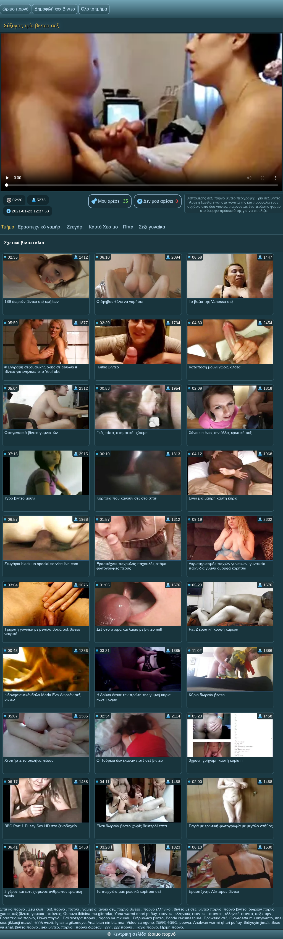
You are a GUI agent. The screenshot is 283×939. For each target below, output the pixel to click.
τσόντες (54, 913)
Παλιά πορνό (49, 918)
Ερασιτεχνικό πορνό (17, 918)
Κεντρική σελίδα (130, 934)
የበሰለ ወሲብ (44, 922)
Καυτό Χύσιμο (103, 227)
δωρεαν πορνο (262, 909)
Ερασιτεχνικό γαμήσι (40, 227)
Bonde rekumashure (183, 918)
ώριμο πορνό (15, 9)
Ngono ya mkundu (114, 918)
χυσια (5, 913)
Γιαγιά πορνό (146, 927)
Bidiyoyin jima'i (256, 922)
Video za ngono (140, 922)
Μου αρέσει (108, 201)
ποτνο (74, 909)
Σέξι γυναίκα (152, 227)
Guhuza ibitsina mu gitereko (87, 913)
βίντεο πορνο (27, 927)
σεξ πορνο (56, 909)
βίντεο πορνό (209, 909)
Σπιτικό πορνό (13, 909)
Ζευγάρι (75, 227)
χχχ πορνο (123, 927)
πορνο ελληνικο (157, 909)
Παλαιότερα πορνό (79, 918)
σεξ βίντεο (20, 913)
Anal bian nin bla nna (106, 922)
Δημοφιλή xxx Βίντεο (55, 9)
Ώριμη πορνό (171, 927)
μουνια (185, 922)
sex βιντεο (50, 927)
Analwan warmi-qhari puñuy (217, 922)
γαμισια (38, 913)
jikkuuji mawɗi (20, 922)
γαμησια (89, 909)
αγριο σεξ (107, 909)
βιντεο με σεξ (185, 909)
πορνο (67, 927)
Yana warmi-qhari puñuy (135, 913)
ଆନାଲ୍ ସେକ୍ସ (166, 922)
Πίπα (128, 227)
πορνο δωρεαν (89, 927)
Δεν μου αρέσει (158, 201)
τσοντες (165, 913)
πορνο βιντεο (235, 909)
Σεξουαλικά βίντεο (148, 918)
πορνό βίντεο (129, 909)
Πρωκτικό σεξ (215, 918)
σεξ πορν (263, 913)
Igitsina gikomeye (70, 922)
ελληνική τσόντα (239, 913)
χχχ (108, 927)
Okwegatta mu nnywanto (251, 918)
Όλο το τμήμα (94, 9)
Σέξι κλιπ (36, 909)
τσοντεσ (216, 913)
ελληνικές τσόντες (190, 913)
